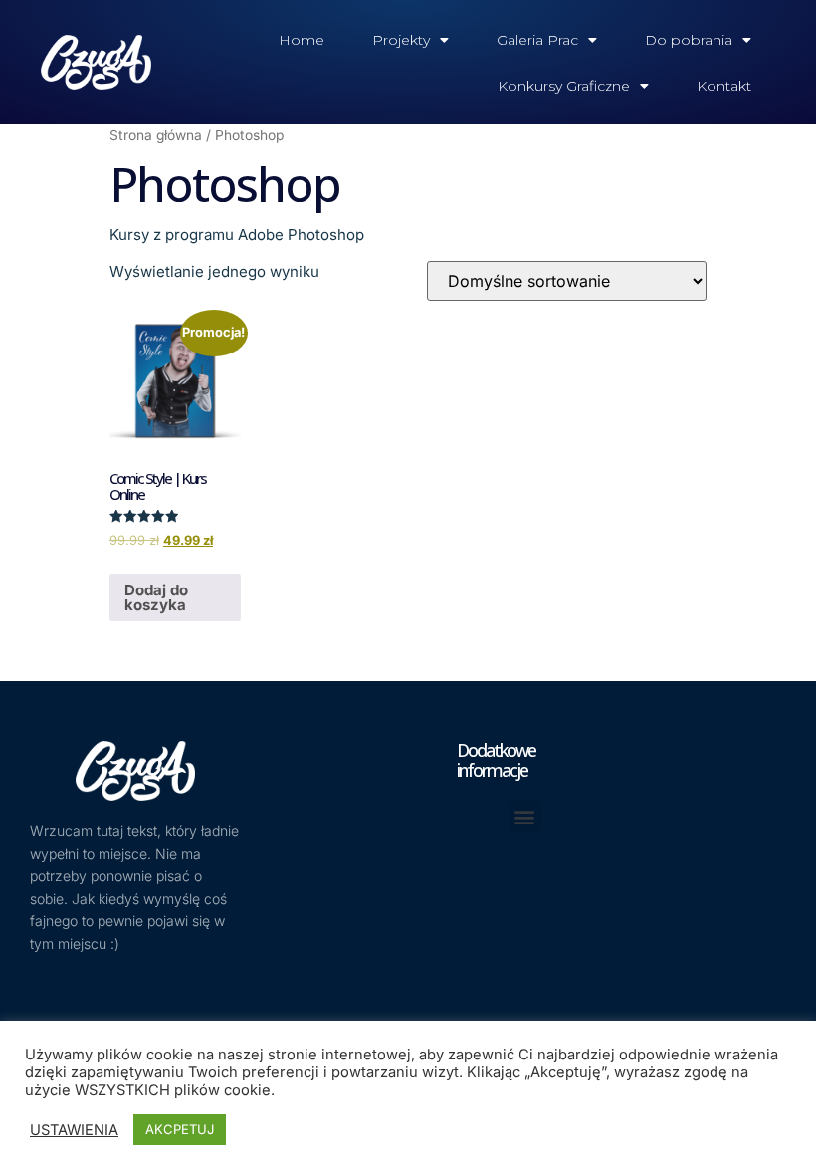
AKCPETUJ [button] (179, 1129)
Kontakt (724, 86)
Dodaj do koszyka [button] (156, 597)
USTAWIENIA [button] (74, 1130)
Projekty (401, 40)
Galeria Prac (537, 40)
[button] (525, 817)
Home (301, 40)
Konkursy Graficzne (564, 86)
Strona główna (155, 135)
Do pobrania (688, 40)
